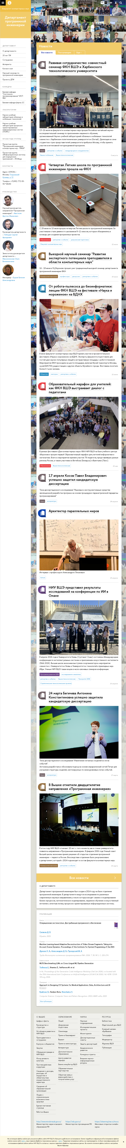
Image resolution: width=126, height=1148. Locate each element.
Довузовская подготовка (63, 1026)
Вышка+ (61, 1039)
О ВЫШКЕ (40, 1017)
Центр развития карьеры (64, 1059)
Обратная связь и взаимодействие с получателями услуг (66, 1077)
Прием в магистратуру (67, 1043)
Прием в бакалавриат (66, 1035)
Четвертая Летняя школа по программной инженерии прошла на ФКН (80, 167)
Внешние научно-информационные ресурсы (87, 1060)
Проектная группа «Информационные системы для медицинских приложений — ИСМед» (14, 155)
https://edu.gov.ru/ (73, 1121)
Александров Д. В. (59, 951)
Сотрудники (8, 60)
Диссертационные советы (87, 1038)
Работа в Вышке (42, 1112)
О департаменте (9, 51)
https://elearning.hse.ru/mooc (107, 1121)
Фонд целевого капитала (42, 1059)
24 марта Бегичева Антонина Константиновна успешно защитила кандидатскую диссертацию (76, 697)
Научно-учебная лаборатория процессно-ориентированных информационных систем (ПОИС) (13, 127)
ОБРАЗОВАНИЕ (65, 1017)
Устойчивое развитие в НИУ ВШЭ (45, 1032)
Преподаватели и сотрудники (43, 1038)
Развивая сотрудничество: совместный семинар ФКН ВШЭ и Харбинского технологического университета (77, 66)
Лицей (60, 1021)
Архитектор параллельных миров (74, 511)
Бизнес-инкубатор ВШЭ (67, 1064)
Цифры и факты (42, 1021)
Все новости (79, 877)
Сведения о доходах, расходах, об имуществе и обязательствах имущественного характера (45, 1076)
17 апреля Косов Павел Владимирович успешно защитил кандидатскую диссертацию (78, 479)
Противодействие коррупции (43, 1066)
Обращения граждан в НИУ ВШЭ (45, 1053)
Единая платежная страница (43, 1106)
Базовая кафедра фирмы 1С (13, 102)
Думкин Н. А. (44, 951)
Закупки (39, 1048)
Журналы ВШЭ (108, 1043)
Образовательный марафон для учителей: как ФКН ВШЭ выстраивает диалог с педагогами (80, 388)
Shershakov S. (67, 992)
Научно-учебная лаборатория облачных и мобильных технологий (13, 117)
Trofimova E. (44, 967)
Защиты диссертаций (88, 1044)
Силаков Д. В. (45, 932)
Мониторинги (85, 1033)
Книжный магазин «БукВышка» (109, 1030)
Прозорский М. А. (75, 951)
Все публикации (46, 1001)
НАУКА (83, 1017)
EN (106, 2)
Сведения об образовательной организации (43, 1088)
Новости (45, 46)
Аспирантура (63, 1047)
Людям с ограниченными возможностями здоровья (42, 1098)
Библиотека (107, 1021)
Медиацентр (107, 1039)
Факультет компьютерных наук (15, 8)
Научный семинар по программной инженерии (13, 74)
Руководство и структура (42, 1026)
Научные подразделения (86, 1022)
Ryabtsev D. (44, 992)
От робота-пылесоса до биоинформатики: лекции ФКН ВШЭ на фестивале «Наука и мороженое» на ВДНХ (80, 290)
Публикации (45, 914)
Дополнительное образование (65, 1052)
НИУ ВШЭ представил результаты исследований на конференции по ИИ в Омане (78, 591)
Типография (107, 1035)
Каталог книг (8, 68)
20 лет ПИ (7, 55)
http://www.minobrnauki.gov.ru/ (48, 1121)
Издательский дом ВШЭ (111, 1025)
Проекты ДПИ (8, 79)
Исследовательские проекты (88, 1028)
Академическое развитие (86, 1049)
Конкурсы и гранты (87, 1054)
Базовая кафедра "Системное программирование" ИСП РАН (13, 95)
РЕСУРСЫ (106, 1017)
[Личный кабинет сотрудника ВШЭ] (116, 3)
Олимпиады (63, 1031)
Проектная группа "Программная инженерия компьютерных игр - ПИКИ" (14, 146)
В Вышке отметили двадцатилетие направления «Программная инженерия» (80, 787)
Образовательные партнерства (65, 1069)
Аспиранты (7, 64)
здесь (23, 1141)
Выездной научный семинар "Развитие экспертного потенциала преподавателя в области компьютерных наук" (80, 258)
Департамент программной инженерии (15, 21)
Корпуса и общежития (45, 1044)
